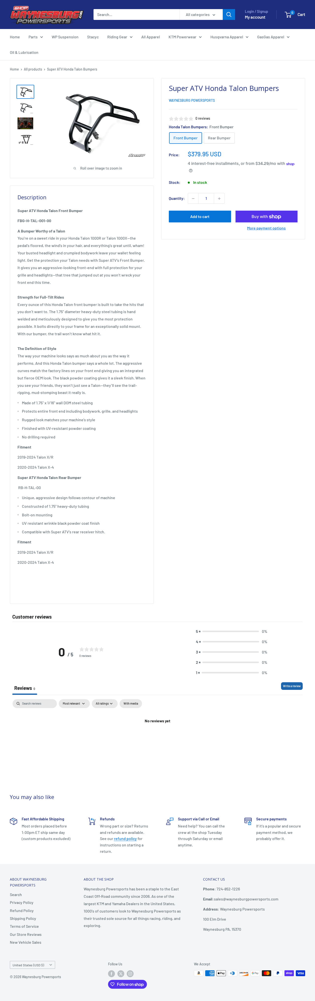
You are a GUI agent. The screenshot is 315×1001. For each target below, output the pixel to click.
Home (15, 36)
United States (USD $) (28, 965)
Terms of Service (24, 926)
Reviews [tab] (24, 688)
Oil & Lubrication (24, 52)
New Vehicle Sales (25, 942)
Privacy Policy (21, 902)
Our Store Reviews (26, 934)
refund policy (125, 838)
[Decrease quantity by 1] (193, 198)
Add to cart (199, 216)
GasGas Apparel (270, 36)
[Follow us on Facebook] (111, 973)
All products (33, 69)
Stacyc (93, 36)
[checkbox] (131, 703)
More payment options (266, 228)
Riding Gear (117, 36)
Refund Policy (22, 910)
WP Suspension (65, 36)
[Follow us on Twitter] (120, 973)
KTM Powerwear (182, 36)
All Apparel (150, 36)
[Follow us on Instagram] (130, 973)
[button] (231, 631)
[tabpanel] (157, 737)
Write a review (292, 686)
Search (16, 894)
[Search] (229, 14)
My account (255, 17)
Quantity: (177, 198)
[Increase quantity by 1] (219, 198)
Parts (33, 36)
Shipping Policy (23, 918)
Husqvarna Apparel (226, 36)
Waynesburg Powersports (192, 101)
